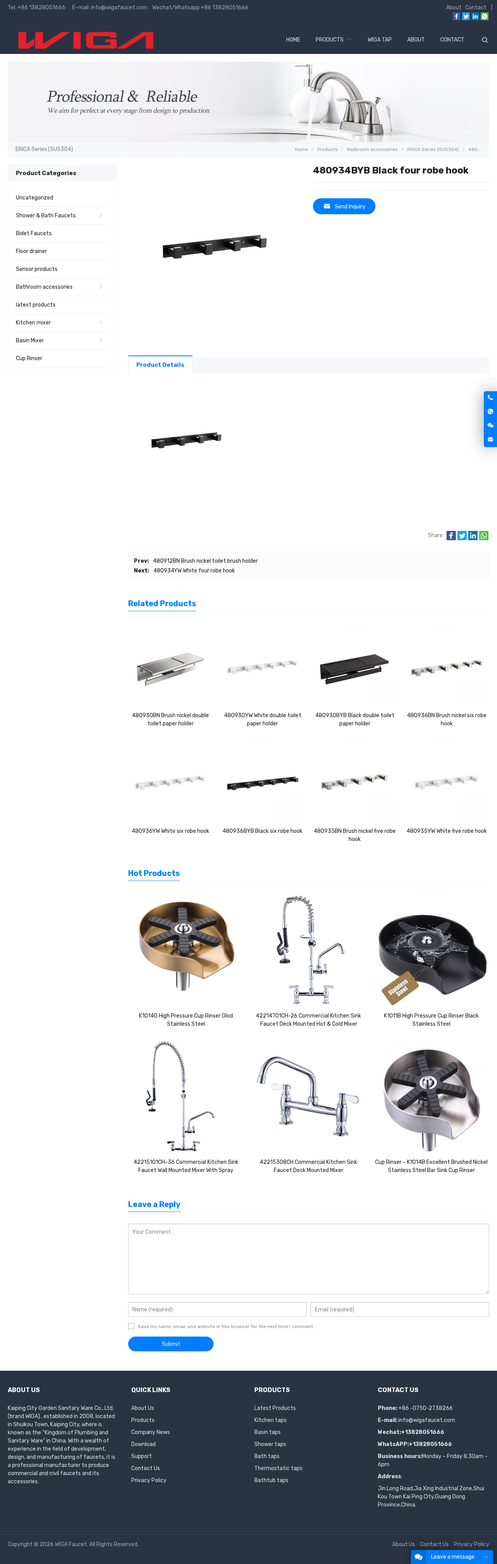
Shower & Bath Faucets (46, 215)
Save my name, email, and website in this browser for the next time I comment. (226, 1326)
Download (143, 1444)
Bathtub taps (271, 1480)
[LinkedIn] (475, 18)
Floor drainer (31, 251)
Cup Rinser (29, 358)
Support (141, 1456)
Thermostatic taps (278, 1468)
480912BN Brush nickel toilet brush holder (205, 561)
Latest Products (275, 1408)
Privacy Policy (149, 1480)
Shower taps (270, 1444)
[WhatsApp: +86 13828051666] (490, 412)
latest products (36, 305)
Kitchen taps (270, 1420)
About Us (142, 1408)
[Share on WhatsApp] (483, 538)
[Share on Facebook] (451, 538)
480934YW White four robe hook (194, 570)
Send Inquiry (350, 206)
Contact (476, 7)
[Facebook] (456, 18)
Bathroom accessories (44, 287)
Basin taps (267, 1432)
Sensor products (36, 269)
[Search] (484, 40)
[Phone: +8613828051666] (490, 398)
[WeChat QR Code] (490, 426)
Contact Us (145, 1468)
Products (143, 1420)
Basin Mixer (30, 340)
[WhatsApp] (484, 18)
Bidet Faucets (34, 233)
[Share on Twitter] (462, 538)
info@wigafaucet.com (426, 1420)
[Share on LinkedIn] (472, 538)
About (454, 7)
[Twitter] (466, 18)
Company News (150, 1432)
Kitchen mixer (33, 322)
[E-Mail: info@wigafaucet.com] (490, 440)
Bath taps (267, 1456)
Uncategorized (34, 197)
